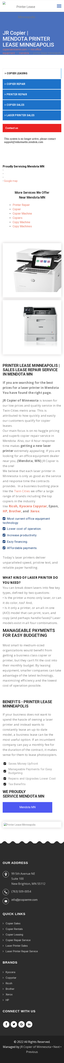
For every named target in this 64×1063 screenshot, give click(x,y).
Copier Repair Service (18, 940)
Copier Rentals (14, 929)
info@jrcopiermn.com (24, 900)
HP (5, 511)
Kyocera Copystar (33, 506)
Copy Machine (21, 222)
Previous (32, 1052)
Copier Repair (15, 84)
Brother (15, 511)
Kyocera (10, 972)
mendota (24, 53)
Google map (11, 180)
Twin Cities (22, 491)
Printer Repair (16, 94)
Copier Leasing (16, 73)
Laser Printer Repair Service (22, 951)
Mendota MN (27, 807)
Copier (17, 209)
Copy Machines (22, 226)
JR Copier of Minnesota (35, 1047)
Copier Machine (22, 213)
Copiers (17, 218)
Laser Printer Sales (20, 115)
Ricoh (13, 506)
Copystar (11, 977)
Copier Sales (15, 104)
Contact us (11, 128)
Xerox (34, 511)
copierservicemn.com (15, 49)
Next (56, 1047)
